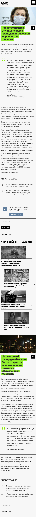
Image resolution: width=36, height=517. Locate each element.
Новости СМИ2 (6, 234)
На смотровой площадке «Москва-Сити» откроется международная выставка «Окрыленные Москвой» (18, 193)
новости (5, 227)
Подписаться (16, 214)
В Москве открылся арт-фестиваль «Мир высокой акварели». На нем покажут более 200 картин (18, 488)
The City (5, 3)
